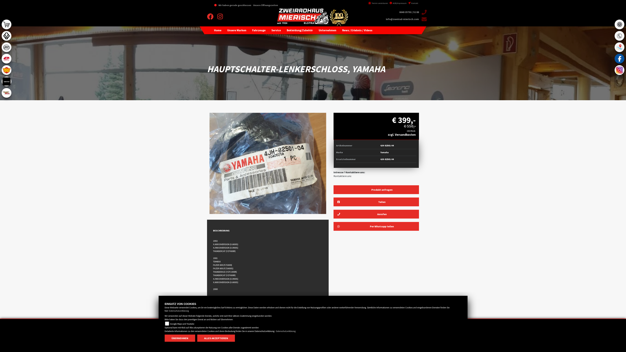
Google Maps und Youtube (182, 324)
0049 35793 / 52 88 (409, 12)
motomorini (6, 93)
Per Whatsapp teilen (382, 226)
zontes (6, 81)
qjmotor (6, 59)
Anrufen (382, 214)
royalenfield (6, 70)
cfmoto (6, 47)
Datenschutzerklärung (179, 310)
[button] (237, 30)
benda (6, 36)
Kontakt (414, 3)
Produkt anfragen (382, 189)
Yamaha (384, 152)
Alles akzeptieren (216, 338)
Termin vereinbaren (379, 3)
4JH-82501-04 (387, 145)
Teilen (382, 202)
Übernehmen (179, 338)
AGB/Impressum (399, 3)
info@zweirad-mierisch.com (402, 19)
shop (6, 24)
